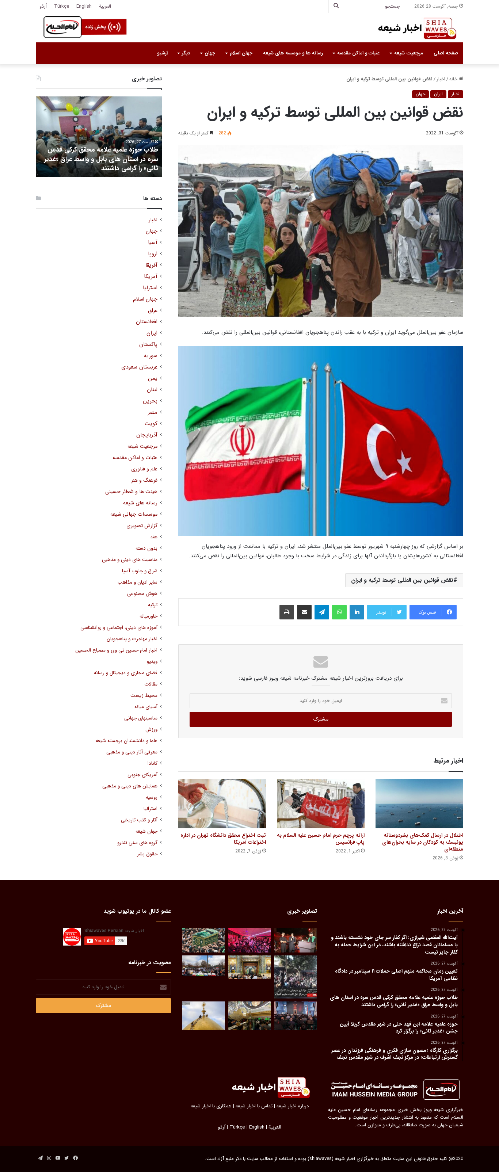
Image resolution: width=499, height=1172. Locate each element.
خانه (454, 79)
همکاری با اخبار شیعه (211, 1106)
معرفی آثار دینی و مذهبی (131, 752)
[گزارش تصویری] (295, 977)
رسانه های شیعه (140, 503)
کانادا (152, 763)
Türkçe (61, 6)
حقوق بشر (147, 854)
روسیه (151, 797)
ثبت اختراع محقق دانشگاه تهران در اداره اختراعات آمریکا (223, 838)
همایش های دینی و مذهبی (129, 786)
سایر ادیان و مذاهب (137, 582)
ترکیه (152, 605)
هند (153, 537)
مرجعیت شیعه (408, 53)
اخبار (441, 79)
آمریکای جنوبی (142, 775)
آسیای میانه (145, 707)
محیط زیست (143, 695)
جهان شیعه (146, 831)
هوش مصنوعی (142, 594)
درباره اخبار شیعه (293, 1106)
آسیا (152, 243)
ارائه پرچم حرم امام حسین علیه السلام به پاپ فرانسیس (321, 838)
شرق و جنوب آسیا (139, 571)
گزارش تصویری (141, 526)
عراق (152, 310)
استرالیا (150, 809)
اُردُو (43, 6)
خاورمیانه (148, 616)
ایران (438, 94)
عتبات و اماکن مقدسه (358, 53)
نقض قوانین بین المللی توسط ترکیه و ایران (402, 580)
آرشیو (162, 53)
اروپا (152, 254)
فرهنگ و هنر (144, 480)
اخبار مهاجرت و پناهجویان (132, 639)
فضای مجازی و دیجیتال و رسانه (125, 673)
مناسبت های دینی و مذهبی (129, 560)
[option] (99, 136)
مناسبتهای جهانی (140, 718)
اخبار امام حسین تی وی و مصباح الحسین (116, 650)
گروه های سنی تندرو (137, 843)
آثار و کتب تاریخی (139, 820)
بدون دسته (146, 548)
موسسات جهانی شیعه (133, 514)
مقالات (150, 684)
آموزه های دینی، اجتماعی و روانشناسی (118, 627)
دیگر (186, 53)
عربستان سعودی (139, 367)
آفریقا (151, 265)
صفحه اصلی (446, 53)
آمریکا (150, 276)
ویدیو (152, 661)
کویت (151, 424)
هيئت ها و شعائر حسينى (131, 492)
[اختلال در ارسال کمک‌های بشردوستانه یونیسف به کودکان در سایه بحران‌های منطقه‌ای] (419, 803)
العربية (105, 6)
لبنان (152, 390)
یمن (152, 378)
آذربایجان (146, 435)
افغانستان (146, 322)
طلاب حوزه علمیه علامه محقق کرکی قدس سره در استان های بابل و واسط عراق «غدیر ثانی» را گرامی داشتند (101, 159)
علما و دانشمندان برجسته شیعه (126, 741)
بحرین (150, 401)
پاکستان (148, 344)
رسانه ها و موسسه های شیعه (293, 53)
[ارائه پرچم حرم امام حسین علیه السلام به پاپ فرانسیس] (321, 803)
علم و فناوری (144, 469)
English (84, 6)
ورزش (151, 729)
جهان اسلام (241, 53)
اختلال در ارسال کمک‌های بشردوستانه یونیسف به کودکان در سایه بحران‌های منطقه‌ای (422, 842)
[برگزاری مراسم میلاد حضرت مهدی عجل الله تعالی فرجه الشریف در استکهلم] (249, 940)
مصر (152, 412)
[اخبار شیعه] (410, 28)
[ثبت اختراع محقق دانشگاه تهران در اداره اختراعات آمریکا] (222, 803)
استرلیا (150, 288)
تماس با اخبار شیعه (254, 1106)
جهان (210, 53)
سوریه (150, 356)
